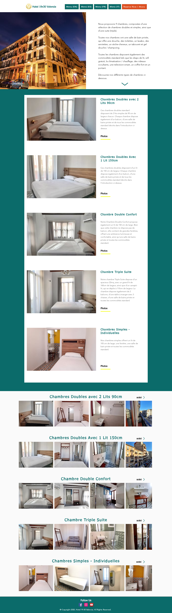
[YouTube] (91, 604)
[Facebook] (80, 604)
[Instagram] (86, 604)
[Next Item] (147, 413)
